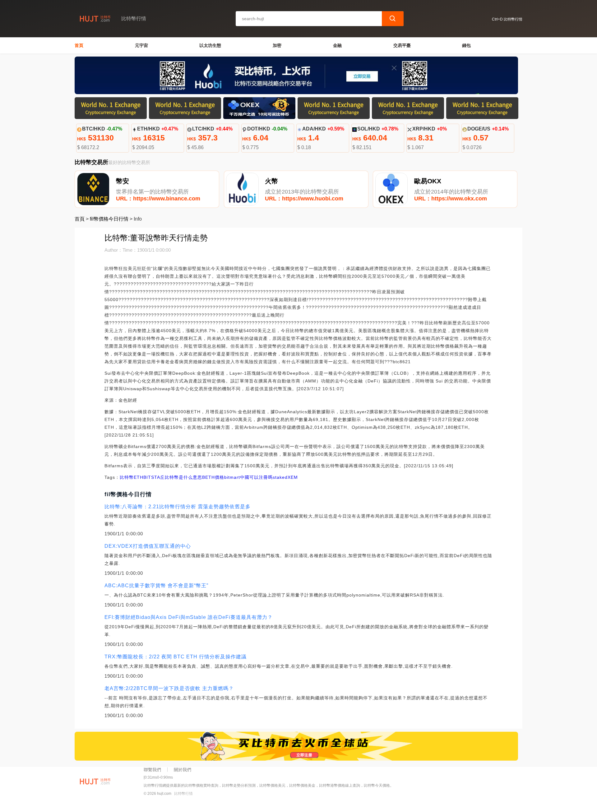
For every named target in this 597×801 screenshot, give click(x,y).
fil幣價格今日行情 (109, 219)
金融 (337, 45)
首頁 (79, 45)
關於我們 (182, 769)
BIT (147, 477)
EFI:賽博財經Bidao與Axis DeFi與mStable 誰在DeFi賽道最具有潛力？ (188, 617)
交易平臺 (402, 45)
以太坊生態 (210, 45)
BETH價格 (213, 477)
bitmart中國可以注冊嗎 (248, 477)
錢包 (466, 45)
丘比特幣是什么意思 (181, 477)
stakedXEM (285, 477)
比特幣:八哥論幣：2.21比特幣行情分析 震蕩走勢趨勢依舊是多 (177, 506)
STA (155, 477)
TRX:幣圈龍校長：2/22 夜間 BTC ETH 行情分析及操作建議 (175, 656)
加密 (277, 45)
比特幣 (127, 477)
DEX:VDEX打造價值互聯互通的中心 (147, 546)
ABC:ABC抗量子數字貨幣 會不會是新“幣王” (156, 585)
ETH (138, 477)
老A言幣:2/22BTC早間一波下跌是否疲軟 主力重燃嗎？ (169, 688)
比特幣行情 (183, 793)
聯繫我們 (152, 769)
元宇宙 (141, 45)
